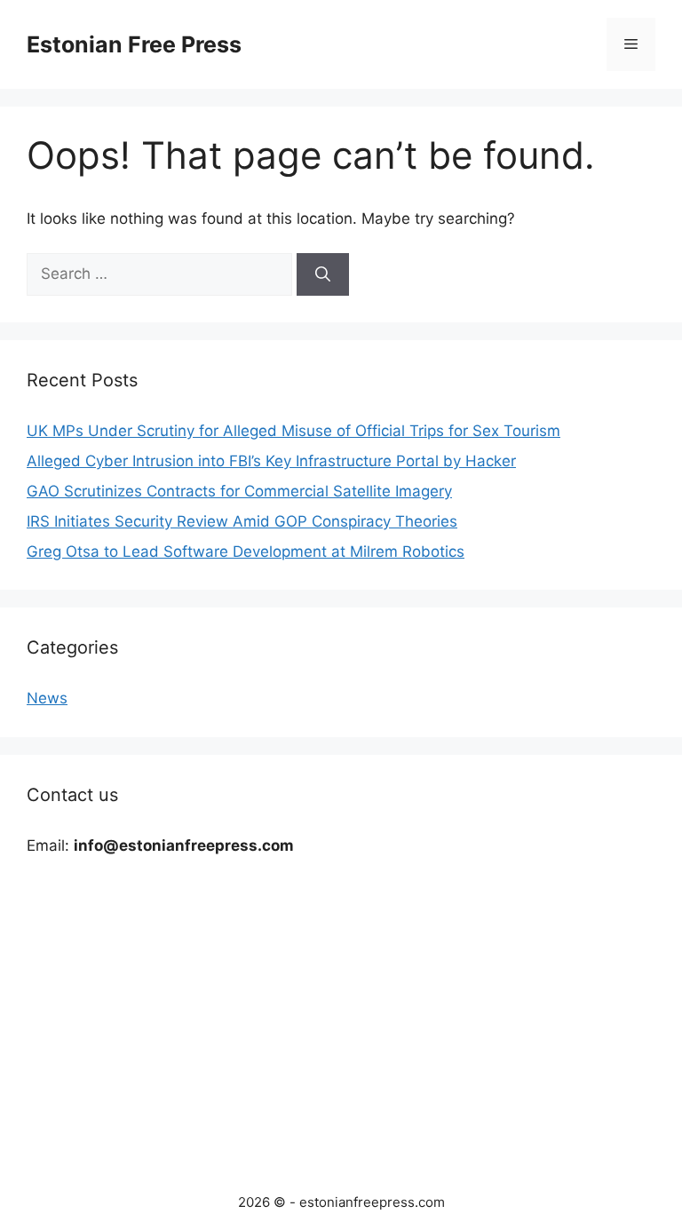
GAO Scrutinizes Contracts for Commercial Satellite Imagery (239, 491)
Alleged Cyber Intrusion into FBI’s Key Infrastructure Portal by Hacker (271, 461)
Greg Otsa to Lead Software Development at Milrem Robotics (245, 551)
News (47, 698)
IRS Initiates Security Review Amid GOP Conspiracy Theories (242, 521)
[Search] (323, 274)
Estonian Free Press (134, 44)
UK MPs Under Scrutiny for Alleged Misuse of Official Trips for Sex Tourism (293, 431)
